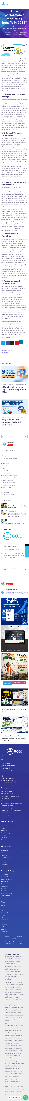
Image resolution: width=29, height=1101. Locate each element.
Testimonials (4, 913)
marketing (13, 286)
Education (4, 830)
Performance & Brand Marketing (10, 796)
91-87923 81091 (6, 763)
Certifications (4, 920)
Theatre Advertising (7, 487)
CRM (4, 468)
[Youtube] (17, 343)
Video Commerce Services (8, 813)
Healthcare (4, 835)
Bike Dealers (4, 886)
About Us (4, 906)
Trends (4, 490)
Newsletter (4, 924)
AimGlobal (5, 461)
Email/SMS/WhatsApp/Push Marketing (12, 810)
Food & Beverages (6, 833)
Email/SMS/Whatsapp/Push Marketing (12, 478)
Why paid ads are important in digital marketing (11, 422)
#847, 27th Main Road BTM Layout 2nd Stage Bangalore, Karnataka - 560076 (10, 780)
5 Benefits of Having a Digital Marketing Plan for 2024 (14, 390)
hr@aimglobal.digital (7, 771)
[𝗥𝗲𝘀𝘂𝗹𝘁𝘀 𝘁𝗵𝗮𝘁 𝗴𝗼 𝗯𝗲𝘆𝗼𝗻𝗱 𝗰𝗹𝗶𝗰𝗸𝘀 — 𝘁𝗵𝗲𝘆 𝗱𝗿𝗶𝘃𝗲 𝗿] (14, 611)
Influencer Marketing (18, 34)
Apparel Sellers (5, 877)
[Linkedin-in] (21, 342)
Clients (3, 910)
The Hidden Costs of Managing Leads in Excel (17, 506)
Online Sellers (5, 874)
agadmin (14, 33)
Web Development (6, 893)
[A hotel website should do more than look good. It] (14, 638)
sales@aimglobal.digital (8, 765)
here (18, 1095)
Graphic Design (5, 895)
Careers (3, 929)
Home (4, 26)
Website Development (8, 494)
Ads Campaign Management (18, 417)
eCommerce (4, 828)
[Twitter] (3, 343)
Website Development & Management (12, 803)
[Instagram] (12, 343)
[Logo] (6, 4)
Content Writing (7, 466)
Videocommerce (7, 492)
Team (2, 908)
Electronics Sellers (6, 879)
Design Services (7, 470)
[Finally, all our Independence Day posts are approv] (14, 666)
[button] (25, 1097)
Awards (3, 915)
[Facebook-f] (8, 343)
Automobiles (4, 826)
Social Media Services (7, 791)
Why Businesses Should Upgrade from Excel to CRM (16, 523)
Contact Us (4, 931)
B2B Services (5, 881)
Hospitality (4, 838)
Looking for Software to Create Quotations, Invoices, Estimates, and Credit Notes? (17, 514)
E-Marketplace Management (16, 26)
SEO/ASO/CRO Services (14, 36)
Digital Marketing (7, 473)
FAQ (2, 927)
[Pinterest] (16, 755)
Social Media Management (9, 485)
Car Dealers (4, 884)
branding (4, 350)
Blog (2, 917)
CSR (2, 922)
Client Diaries (6, 463)
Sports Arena (5, 840)
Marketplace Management (8, 808)
